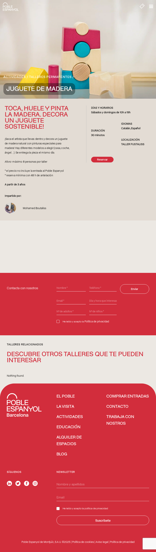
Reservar (102, 159)
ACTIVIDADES (70, 417)
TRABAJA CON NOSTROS (120, 420)
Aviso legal (102, 541)
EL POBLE (66, 396)
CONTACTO (117, 407)
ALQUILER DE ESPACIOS (69, 440)
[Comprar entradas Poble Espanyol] (142, 6)
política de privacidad (96, 508)
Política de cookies (83, 541)
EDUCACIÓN (68, 427)
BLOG (62, 454)
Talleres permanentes (50, 77)
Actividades (14, 77)
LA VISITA (65, 407)
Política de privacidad (96, 321)
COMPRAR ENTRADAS (127, 396)
